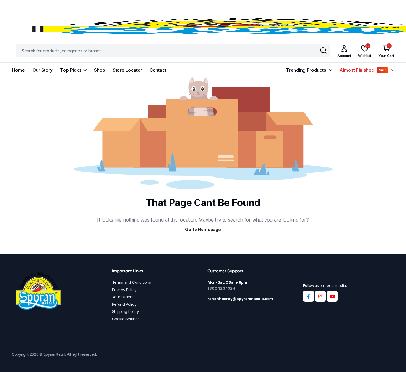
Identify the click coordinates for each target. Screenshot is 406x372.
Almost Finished (362, 70)
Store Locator (127, 70)
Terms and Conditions (131, 282)
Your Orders (122, 296)
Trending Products (306, 70)
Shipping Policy (125, 311)
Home (18, 70)
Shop (99, 70)
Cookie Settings (126, 318)
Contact (158, 70)
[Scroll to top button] (392, 358)
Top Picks (70, 70)
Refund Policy (124, 304)
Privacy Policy (124, 289)
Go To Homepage (203, 229)
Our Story (42, 70)
